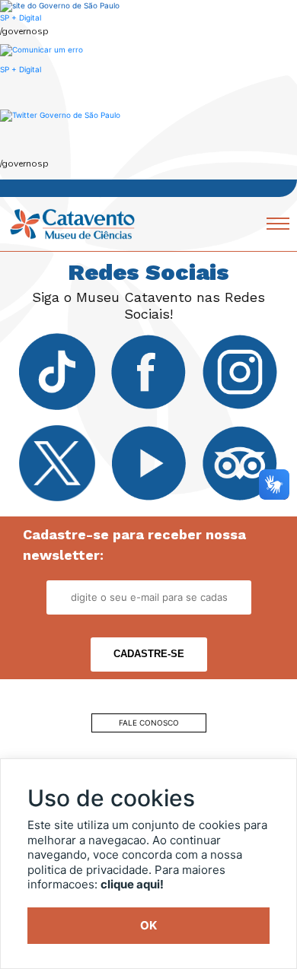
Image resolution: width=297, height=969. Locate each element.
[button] (60, 114)
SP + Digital (20, 17)
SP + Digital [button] (20, 69)
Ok (148, 925)
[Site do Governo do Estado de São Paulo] (60, 5)
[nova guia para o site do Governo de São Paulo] (41, 48)
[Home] (72, 222)
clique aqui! (132, 884)
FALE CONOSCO (149, 722)
